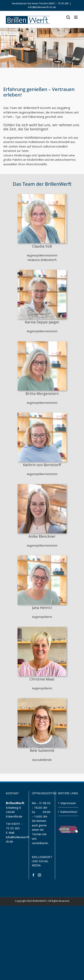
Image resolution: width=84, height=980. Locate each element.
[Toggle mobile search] (68, 17)
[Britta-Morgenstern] (42, 343)
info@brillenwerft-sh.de (42, 7)
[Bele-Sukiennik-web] (42, 700)
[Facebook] (33, 875)
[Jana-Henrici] (42, 557)
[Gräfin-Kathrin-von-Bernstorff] (42, 414)
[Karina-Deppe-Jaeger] (42, 271)
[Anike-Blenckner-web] (42, 485)
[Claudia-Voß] (42, 195)
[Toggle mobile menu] (76, 17)
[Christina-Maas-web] (42, 628)
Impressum (68, 803)
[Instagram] (39, 875)
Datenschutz (68, 812)
